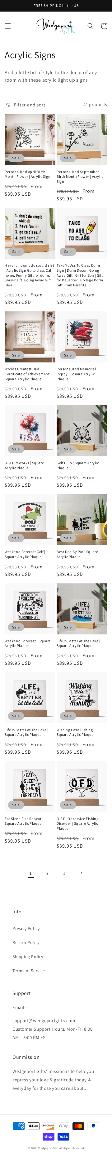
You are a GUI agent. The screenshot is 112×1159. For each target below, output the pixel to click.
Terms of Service (28, 970)
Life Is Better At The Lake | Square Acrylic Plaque (78, 643)
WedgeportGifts (48, 1148)
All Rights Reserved (71, 1148)
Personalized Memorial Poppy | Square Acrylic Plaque (76, 374)
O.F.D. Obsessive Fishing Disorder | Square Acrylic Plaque (77, 823)
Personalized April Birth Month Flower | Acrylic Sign (27, 174)
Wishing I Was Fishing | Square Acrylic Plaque (76, 732)
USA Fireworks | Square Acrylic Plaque (24, 465)
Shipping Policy (27, 956)
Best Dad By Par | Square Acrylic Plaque (77, 554)
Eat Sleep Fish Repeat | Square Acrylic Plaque (24, 821)
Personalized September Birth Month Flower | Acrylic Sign (80, 176)
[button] (8, 26)
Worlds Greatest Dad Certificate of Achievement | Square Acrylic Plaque (28, 374)
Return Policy (26, 942)
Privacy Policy (26, 928)
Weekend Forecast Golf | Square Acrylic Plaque (25, 554)
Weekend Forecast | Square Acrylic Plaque (28, 643)
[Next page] (81, 873)
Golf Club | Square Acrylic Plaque (78, 465)
